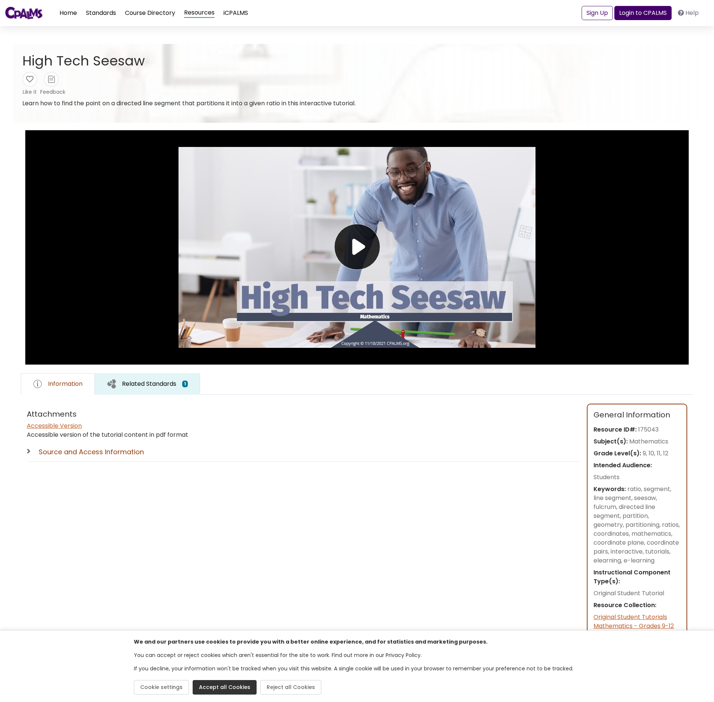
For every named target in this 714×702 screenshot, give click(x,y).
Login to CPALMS (643, 13)
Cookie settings (161, 687)
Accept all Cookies (224, 687)
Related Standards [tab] (154, 383)
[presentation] (147, 383)
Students (607, 477)
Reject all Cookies (291, 687)
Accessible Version (54, 425)
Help (692, 13)
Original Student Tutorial (629, 593)
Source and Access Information (91, 451)
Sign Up (597, 13)
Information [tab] (65, 383)
